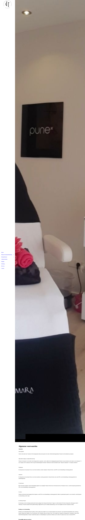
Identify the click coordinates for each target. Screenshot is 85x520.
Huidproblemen (4, 256)
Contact (2, 268)
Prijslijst (2, 261)
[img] (50, 221)
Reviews (3, 266)
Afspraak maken (4, 259)
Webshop (3, 263)
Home (2, 252)
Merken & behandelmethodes (6, 254)
